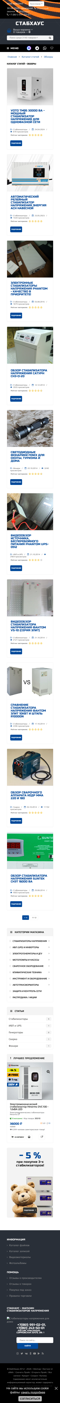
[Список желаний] (51, 48)
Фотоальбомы (17, 1263)
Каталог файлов (19, 1245)
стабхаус (30, 23)
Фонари (16, 468)
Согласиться (30, 1398)
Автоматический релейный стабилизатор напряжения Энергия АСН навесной (28, 202)
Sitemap (37, 1369)
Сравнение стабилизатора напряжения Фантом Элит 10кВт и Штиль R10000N (28, 710)
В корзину (19, 1137)
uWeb (11, 1372)
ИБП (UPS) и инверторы (26, 947)
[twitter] (22, 1353)
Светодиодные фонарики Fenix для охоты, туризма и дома (27, 456)
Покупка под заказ (20, 1289)
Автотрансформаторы (26, 985)
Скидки (34, 1375)
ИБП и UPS (18, 554)
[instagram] (17, 1353)
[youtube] (34, 1353)
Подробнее (16, 143)
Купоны (43, 1375)
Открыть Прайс (39, 1372)
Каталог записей (19, 1251)
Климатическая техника (27, 972)
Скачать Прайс (23, 1372)
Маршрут (24, 11)
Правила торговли (20, 1295)
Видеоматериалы (20, 1257)
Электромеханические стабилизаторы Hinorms (27, 1113)
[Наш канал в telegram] (37, 48)
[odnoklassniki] (30, 1353)
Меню (14, 48)
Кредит (25, 1375)
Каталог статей (30, 56)
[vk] (26, 1353)
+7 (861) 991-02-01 (20, 14)
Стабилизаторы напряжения (30, 941)
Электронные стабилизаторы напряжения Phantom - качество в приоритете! (29, 288)
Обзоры (48, 56)
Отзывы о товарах (20, 1283)
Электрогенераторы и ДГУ (27, 953)
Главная (12, 56)
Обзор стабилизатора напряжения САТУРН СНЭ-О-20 (29, 373)
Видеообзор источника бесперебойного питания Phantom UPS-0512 (30, 541)
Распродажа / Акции (25, 997)
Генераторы (16, 1032)
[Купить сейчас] (29, 1137)
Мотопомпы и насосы (26, 959)
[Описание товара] (42, 1137)
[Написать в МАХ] (29, 48)
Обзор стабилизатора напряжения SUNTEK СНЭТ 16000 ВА (29, 878)
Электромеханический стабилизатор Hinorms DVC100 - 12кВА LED (29, 1107)
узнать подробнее (33, 1392)
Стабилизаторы (20, 129)
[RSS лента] (43, 1353)
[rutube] (39, 1353)
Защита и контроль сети (27, 991)
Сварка (16, 807)
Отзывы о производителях (25, 1277)
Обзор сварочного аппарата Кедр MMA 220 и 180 (27, 795)
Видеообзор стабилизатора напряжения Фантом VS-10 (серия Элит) (28, 626)
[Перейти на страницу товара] (30, 1082)
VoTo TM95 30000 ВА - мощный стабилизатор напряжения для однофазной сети (28, 116)
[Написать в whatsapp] (44, 48)
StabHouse (14, 1369)
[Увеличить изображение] (48, 1071)
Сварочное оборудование (28, 966)
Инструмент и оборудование (30, 978)
